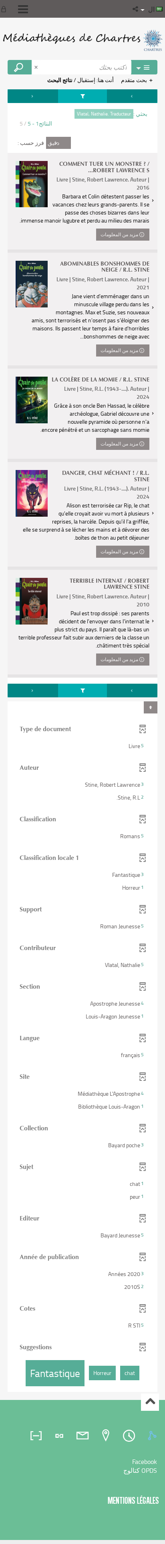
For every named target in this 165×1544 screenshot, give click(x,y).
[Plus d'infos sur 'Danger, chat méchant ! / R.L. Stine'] (32, 493)
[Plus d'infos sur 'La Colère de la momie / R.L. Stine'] (32, 400)
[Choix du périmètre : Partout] (144, 67)
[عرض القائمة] (23, 9)
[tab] (153, 1435)
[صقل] (82, 96)
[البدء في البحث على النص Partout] (20, 67)
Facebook (144, 1461)
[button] (136, 9)
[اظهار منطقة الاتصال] (5, 9)
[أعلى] (150, 1402)
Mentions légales (133, 1500)
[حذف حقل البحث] (36, 67)
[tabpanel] (82, 741)
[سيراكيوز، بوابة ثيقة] (82, 40)
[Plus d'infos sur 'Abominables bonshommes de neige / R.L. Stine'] (32, 284)
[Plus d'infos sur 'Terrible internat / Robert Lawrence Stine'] (32, 601)
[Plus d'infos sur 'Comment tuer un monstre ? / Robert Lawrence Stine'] (32, 184)
